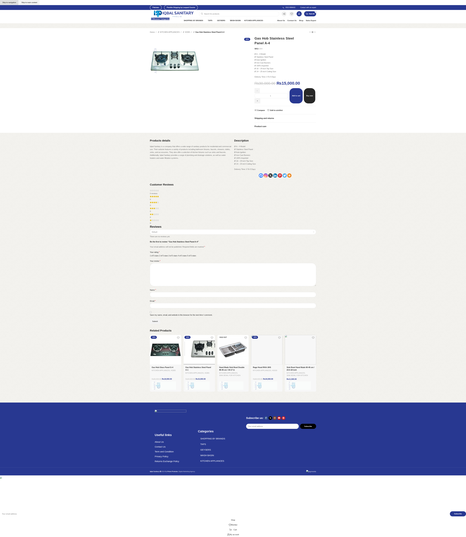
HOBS (188, 32)
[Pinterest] (280, 175)
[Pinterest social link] (283, 418)
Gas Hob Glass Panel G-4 (162, 367)
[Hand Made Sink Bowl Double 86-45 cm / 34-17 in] (233, 350)
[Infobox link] (288, 8)
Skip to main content (29, 2)
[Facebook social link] (266, 418)
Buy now (309, 96)
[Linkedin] (275, 175)
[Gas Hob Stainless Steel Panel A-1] (199, 350)
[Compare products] (284, 13)
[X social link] (270, 418)
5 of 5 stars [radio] (191, 256)
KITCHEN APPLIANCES (170, 32)
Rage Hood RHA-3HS (262, 367)
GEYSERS (205, 450)
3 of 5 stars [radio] (173, 256)
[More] (289, 175)
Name (153, 290)
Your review (155, 261)
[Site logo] (174, 14)
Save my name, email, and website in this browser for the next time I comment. (181, 315)
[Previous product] (310, 32)
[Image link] (170, 419)
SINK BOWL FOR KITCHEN (229, 375)
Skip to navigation (9, 2)
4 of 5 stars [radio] (182, 256)
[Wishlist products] (291, 13)
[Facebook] (261, 175)
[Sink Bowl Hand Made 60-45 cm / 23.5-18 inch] (300, 350)
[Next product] (315, 32)
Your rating (155, 252)
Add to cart (296, 96)
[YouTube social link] (279, 418)
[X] (270, 175)
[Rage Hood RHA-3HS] (266, 350)
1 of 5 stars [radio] (154, 256)
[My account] (299, 13)
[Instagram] (266, 175)
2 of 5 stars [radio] (163, 256)
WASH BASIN (207, 455)
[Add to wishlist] (178, 337)
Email (153, 301)
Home (152, 32)
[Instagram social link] (275, 418)
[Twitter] (285, 175)
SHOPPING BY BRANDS (212, 438)
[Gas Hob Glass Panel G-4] (165, 350)
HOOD (274, 370)
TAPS (203, 444)
